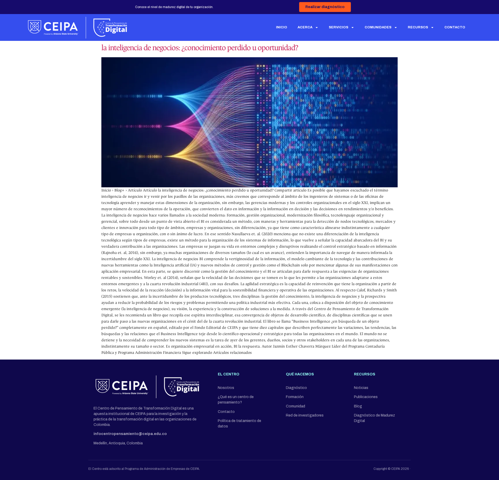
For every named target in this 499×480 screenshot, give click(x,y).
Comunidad (295, 406)
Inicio (281, 27)
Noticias (361, 388)
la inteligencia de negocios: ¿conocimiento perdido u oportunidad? (199, 48)
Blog (358, 406)
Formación (295, 397)
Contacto (454, 27)
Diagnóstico (296, 388)
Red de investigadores (305, 415)
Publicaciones (366, 397)
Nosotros (226, 388)
